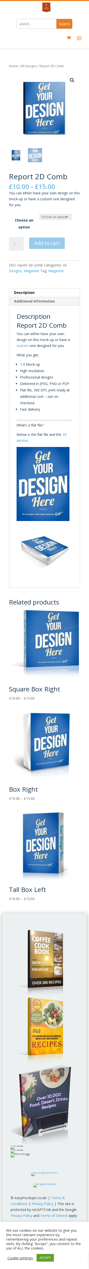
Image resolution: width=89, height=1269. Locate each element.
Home (13, 66)
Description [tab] (24, 292)
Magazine (31, 270)
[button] (72, 80)
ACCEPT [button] (45, 1257)
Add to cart (47, 243)
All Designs (29, 66)
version (22, 440)
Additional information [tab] (34, 301)
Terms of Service (53, 1215)
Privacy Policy (42, 1203)
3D (64, 434)
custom (23, 345)
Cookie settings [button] (20, 1258)
